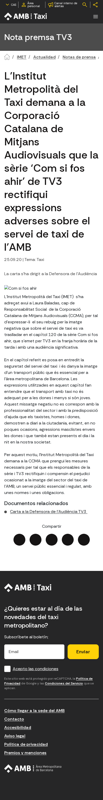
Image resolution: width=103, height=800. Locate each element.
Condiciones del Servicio (64, 683)
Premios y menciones (25, 752)
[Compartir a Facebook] (19, 540)
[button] (95, 16)
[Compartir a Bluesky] (68, 540)
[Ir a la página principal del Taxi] (26, 16)
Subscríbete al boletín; (26, 637)
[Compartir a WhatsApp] (84, 540)
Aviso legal (14, 736)
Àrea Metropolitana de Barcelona (33, 768)
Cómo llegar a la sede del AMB (34, 710)
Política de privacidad (26, 744)
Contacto (14, 719)
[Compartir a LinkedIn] (52, 540)
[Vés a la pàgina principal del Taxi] (28, 588)
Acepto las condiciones (35, 668)
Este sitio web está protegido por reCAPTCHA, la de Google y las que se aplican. (49, 683)
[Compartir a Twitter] (35, 540)
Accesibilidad (17, 727)
